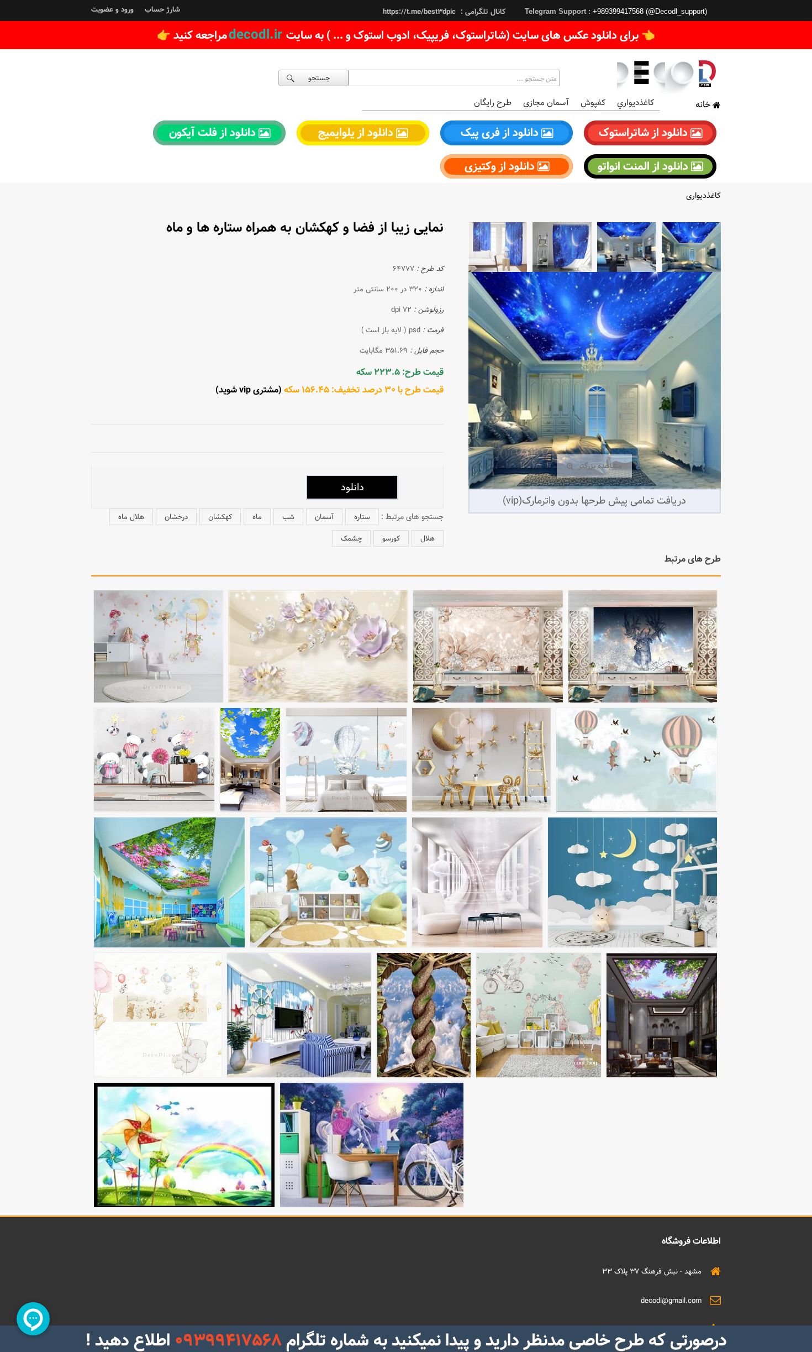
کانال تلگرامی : (481, 12)
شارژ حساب (162, 9)
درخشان (176, 517)
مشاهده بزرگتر (599, 466)
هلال (427, 538)
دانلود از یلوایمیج (357, 132)
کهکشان (220, 517)
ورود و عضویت (112, 9)
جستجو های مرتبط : (412, 516)
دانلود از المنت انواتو (644, 166)
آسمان (324, 517)
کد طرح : (430, 269)
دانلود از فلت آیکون (214, 132)
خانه (704, 104)
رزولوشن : (429, 309)
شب (288, 517)
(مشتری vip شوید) (248, 389)
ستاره (362, 517)
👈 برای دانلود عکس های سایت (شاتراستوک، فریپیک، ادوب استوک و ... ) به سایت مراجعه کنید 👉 (406, 35)
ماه (257, 517)
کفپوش (593, 102)
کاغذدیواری (703, 195)
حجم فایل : (427, 350)
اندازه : (434, 289)
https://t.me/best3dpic (419, 12)
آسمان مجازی (546, 102)
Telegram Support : (559, 11)
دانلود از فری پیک (501, 132)
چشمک (351, 538)
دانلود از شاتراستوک (644, 132)
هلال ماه (131, 517)
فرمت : (433, 330)
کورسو (391, 538)
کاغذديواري (635, 102)
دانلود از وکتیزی (501, 166)
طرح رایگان (493, 102)
